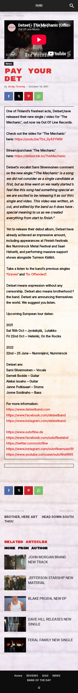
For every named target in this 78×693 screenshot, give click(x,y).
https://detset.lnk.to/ (30, 156)
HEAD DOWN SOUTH (58, 517)
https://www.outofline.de (24, 432)
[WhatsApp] (38, 96)
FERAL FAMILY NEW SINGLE (50, 640)
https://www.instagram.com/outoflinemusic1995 (41, 449)
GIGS (45, 675)
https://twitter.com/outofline (27, 443)
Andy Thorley (16, 86)
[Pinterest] (28, 96)
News (20, 15)
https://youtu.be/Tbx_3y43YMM (38, 139)
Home (8, 15)
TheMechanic (55, 156)
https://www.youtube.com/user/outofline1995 (39, 454)
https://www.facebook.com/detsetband (36, 415)
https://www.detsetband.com (28, 409)
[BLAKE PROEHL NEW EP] (15, 603)
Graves (12, 274)
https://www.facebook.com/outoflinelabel (37, 438)
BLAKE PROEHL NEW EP (47, 598)
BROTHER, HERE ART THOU (20, 519)
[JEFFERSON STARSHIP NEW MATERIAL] (15, 582)
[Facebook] (8, 96)
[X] (18, 96)
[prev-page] (7, 661)
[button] (72, 6)
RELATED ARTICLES (25, 542)
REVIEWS (32, 675)
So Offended (36, 274)
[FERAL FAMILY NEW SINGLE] (15, 645)
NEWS (56, 675)
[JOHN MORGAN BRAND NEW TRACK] (15, 562)
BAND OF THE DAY (39, 680)
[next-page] (14, 661)
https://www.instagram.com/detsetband (36, 421)
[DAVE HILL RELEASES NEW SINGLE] (15, 624)
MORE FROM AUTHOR (25, 548)
